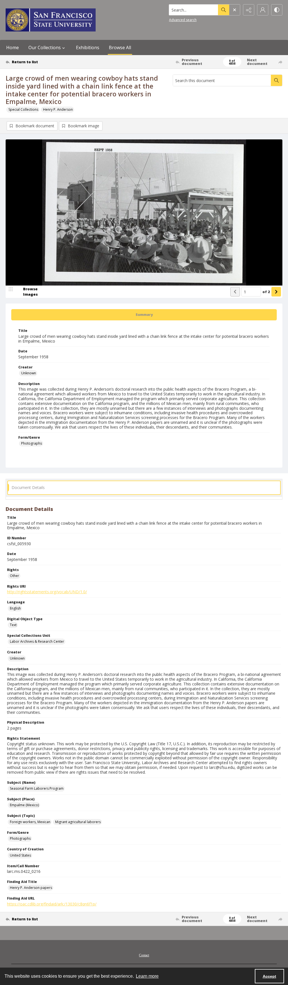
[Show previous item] (235, 291)
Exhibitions (87, 47)
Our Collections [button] (44, 47)
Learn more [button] (147, 976)
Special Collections (23, 109)
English (15, 608)
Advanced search (183, 19)
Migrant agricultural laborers (78, 821)
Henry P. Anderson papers (31, 887)
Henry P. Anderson (58, 109)
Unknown (28, 373)
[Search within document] (276, 80)
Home (12, 47)
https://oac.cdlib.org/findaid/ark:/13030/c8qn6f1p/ (51, 904)
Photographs (31, 443)
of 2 (266, 291)
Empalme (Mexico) (24, 805)
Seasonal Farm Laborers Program (37, 788)
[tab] (144, 314)
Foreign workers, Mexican (30, 821)
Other (14, 575)
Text (13, 624)
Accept (269, 976)
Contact (144, 955)
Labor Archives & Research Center (37, 641)
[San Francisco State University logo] (51, 19)
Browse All (120, 47)
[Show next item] (276, 291)
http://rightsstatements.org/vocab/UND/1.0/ (47, 591)
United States (20, 855)
